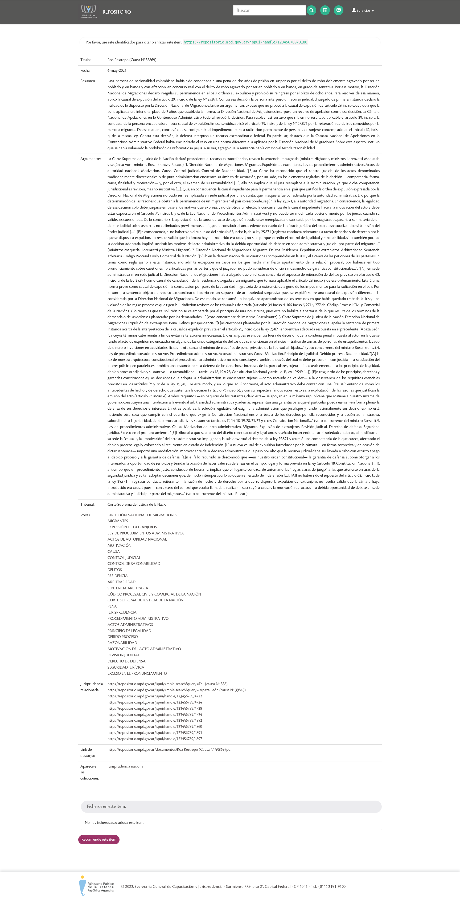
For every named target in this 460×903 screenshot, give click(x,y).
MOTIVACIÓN (119, 546)
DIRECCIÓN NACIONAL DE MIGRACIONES (142, 515)
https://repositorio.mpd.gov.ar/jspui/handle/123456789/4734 (155, 715)
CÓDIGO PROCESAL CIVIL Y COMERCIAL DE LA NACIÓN (154, 594)
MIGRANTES (118, 521)
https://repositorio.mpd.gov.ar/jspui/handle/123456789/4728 (155, 708)
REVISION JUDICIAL (124, 655)
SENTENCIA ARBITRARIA (128, 588)
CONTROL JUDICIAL (124, 558)
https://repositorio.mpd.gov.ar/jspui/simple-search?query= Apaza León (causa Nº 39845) (177, 690)
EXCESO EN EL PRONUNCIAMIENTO (137, 674)
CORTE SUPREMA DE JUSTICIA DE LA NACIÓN (145, 600)
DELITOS (115, 570)
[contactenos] (338, 10)
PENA (112, 606)
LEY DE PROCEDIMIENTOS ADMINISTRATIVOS (146, 533)
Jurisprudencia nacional (126, 766)
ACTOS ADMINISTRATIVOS (130, 625)
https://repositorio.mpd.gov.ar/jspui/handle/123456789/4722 (155, 696)
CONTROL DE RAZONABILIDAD (134, 564)
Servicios (363, 11)
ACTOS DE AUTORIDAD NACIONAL (137, 539)
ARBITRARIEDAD (121, 582)
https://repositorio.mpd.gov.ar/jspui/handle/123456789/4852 (155, 720)
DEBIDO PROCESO (123, 637)
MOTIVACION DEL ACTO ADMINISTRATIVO (144, 649)
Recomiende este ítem (98, 839)
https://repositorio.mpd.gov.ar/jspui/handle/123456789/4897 (155, 739)
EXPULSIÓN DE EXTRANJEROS (132, 527)
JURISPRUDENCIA (122, 612)
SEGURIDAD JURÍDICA (126, 667)
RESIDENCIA (118, 576)
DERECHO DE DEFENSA (127, 661)
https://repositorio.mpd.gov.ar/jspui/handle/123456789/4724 (155, 702)
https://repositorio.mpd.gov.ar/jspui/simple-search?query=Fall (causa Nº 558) (168, 684)
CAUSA (114, 552)
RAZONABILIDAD (122, 643)
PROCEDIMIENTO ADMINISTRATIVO (138, 619)
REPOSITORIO (117, 12)
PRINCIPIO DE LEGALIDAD (129, 631)
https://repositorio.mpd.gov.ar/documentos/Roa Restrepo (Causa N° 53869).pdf (170, 750)
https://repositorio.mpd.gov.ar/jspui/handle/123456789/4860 (155, 727)
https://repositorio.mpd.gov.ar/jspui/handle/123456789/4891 (155, 733)
